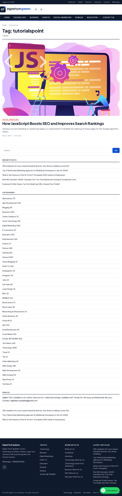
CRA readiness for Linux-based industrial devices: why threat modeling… (105, 451)
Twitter (80, 2)
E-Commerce (7, 230)
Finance (5, 248)
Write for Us (69, 449)
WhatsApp (116, 2)
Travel (4, 352)
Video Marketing (9, 361)
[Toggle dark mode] (41, 9)
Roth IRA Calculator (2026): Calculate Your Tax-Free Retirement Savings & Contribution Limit (39, 180)
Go (116, 150)
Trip (3, 357)
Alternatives (7, 198)
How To (46, 17)
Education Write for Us (74, 477)
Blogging (5, 207)
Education (92, 17)
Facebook (71, 2)
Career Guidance (9, 217)
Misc (4, 293)
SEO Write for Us (71, 473)
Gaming (5, 253)
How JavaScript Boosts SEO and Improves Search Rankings (53, 123)
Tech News (7, 343)
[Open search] (36, 9)
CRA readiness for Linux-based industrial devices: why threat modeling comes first (35, 166)
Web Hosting (7, 375)
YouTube (5, 384)
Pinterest (88, 2)
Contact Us (108, 17)
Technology (19, 17)
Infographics (7, 271)
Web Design (7, 366)
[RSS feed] (4, 467)
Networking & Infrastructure (13, 312)
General (5, 257)
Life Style (6, 284)
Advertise (69, 456)
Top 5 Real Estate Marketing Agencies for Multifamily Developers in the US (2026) (35, 170)
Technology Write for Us (74, 460)
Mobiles (79, 17)
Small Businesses (9, 330)
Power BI (6, 321)
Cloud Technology (9, 221)
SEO (4, 325)
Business (34, 17)
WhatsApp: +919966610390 (13, 462)
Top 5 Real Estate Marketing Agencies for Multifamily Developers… (104, 460)
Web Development (10, 370)
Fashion (5, 244)
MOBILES (6, 298)
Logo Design (7, 289)
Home (7, 17)
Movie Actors (7, 303)
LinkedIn (107, 2)
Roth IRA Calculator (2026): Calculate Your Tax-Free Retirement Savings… (103, 474)
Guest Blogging (8, 262)
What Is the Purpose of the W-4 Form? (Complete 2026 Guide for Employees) (33, 175)
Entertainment (8, 239)
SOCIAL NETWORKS (10, 339)
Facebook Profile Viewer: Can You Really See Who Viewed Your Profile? (31, 184)
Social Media (7, 334)
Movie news (7, 307)
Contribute (69, 453)
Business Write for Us (73, 470)
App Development (9, 203)
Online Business (8, 316)
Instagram (97, 2)
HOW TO (6, 266)
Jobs (4, 280)
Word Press (7, 379)
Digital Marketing (62, 17)
